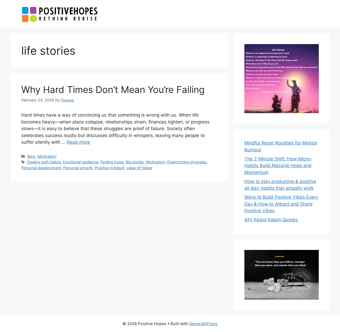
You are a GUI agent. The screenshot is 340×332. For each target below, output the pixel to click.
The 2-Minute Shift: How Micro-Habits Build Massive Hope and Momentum (278, 165)
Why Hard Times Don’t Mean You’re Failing (113, 89)
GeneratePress (203, 323)
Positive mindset (109, 167)
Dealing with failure (44, 162)
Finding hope (112, 162)
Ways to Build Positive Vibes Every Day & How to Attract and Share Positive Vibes (281, 203)
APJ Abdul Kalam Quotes (271, 219)
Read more (78, 142)
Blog (31, 156)
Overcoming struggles (187, 162)
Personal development (41, 167)
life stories (135, 162)
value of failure (139, 167)
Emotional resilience (80, 162)
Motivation (46, 156)
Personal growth (78, 167)
